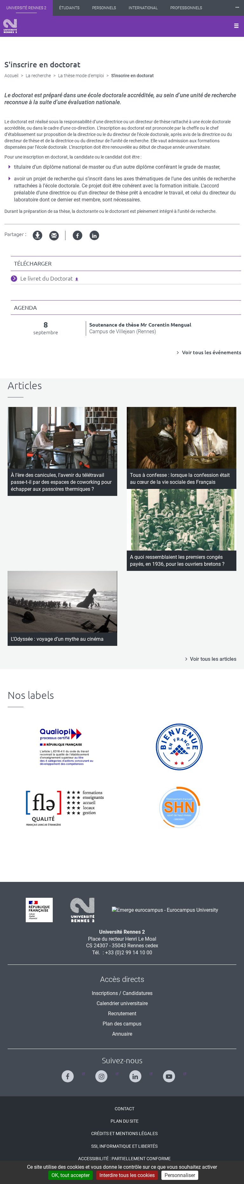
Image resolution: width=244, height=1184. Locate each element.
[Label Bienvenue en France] (179, 747)
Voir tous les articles (213, 659)
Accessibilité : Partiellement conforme (124, 1158)
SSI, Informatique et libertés (124, 1146)
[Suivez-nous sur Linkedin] (137, 1074)
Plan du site (125, 1121)
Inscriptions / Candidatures (122, 993)
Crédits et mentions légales (124, 1133)
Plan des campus (122, 1024)
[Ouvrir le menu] (236, 26)
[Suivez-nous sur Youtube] (170, 1074)
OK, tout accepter (70, 1175)
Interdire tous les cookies (127, 1175)
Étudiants (69, 8)
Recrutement (122, 1014)
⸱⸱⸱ (237, 8)
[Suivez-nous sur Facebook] (69, 1074)
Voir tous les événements (211, 352)
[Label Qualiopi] (64, 747)
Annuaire (122, 1034)
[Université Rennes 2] (79, 910)
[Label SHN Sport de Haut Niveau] (179, 807)
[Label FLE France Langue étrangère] (64, 807)
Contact (124, 1108)
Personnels (104, 8)
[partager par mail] (54, 236)
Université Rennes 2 (26, 8)
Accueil (11, 75)
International (143, 8)
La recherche (38, 75)
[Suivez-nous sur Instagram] (103, 1074)
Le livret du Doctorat (46, 278)
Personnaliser (180, 1175)
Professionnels (186, 8)
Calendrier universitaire (122, 1003)
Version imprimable (38, 240)
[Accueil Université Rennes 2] (10, 26)
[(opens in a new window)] (162, 910)
